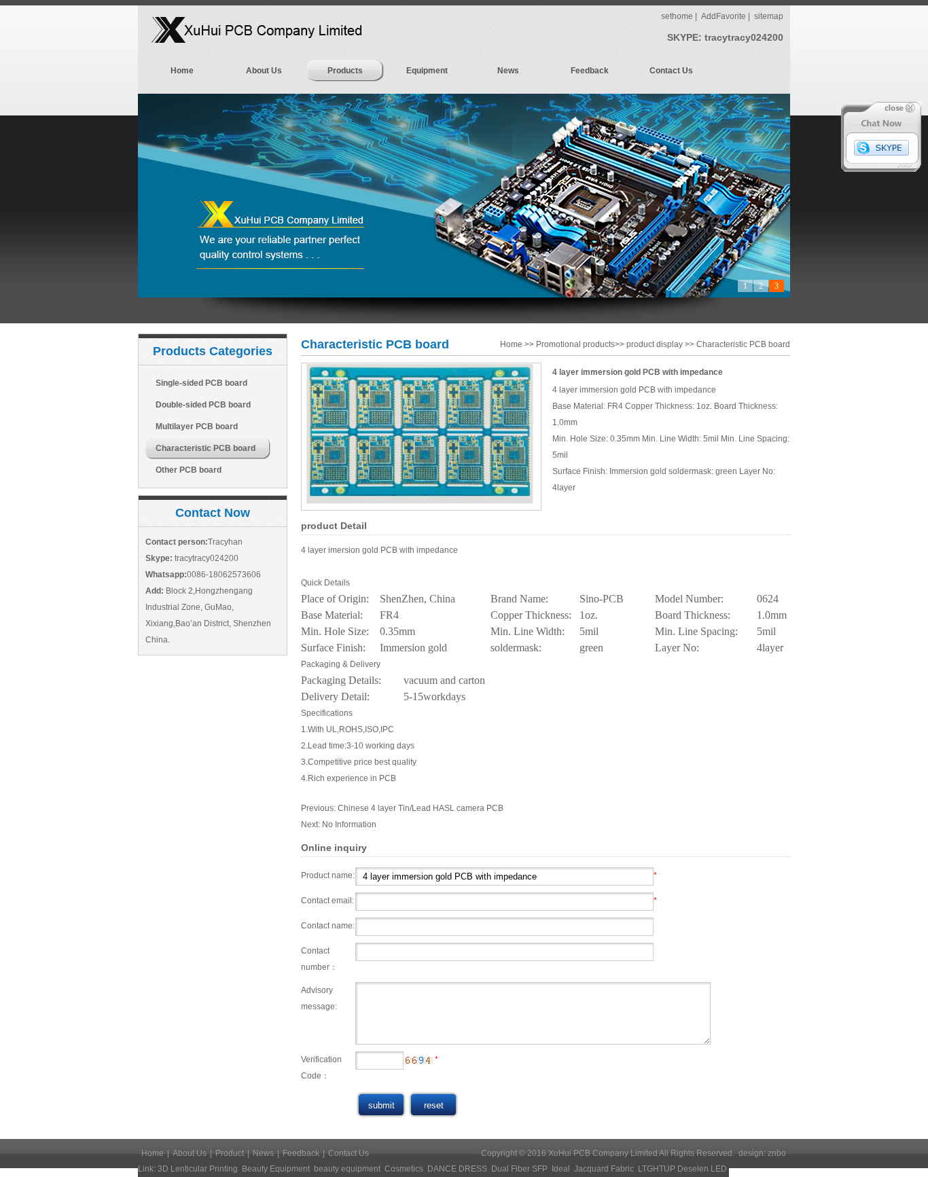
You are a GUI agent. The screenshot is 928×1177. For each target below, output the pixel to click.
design (751, 1153)
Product (229, 1153)
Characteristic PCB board (205, 448)
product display (654, 344)
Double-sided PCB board (203, 405)
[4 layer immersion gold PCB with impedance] (421, 508)
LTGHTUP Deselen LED (682, 1169)
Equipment (427, 70)
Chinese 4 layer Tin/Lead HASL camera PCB (420, 808)
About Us (264, 70)
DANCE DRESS (457, 1169)
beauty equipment (347, 1169)
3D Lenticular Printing (198, 1169)
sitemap (768, 16)
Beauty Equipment (276, 1169)
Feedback (590, 70)
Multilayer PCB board (197, 426)
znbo (777, 1153)
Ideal (561, 1169)
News (508, 70)
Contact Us (671, 70)
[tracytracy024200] (881, 153)
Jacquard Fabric (604, 1169)
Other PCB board (188, 470)
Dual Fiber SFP (519, 1169)
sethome (677, 16)
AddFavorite (723, 16)
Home (182, 70)
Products (345, 70)
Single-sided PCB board (201, 383)
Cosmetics (404, 1169)
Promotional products (575, 344)
